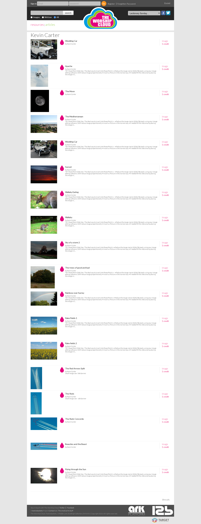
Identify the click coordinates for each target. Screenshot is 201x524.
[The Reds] (44, 403)
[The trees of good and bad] (44, 277)
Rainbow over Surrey (74, 293)
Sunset (68, 167)
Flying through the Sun (75, 469)
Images (36, 17)
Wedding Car (71, 41)
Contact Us (53, 511)
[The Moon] (44, 101)
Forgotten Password (126, 4)
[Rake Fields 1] (44, 328)
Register (111, 4)
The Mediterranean (74, 116)
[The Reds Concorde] (44, 428)
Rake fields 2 (71, 343)
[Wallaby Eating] (44, 202)
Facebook (163, 13)
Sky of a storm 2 (72, 242)
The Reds (69, 393)
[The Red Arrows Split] (44, 378)
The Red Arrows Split (75, 368)
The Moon (70, 91)
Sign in (34, 3)
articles (50, 24)
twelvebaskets (37, 511)
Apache (68, 66)
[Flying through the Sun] (44, 479)
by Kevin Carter (70, 44)
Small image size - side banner (75, 398)
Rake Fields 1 (71, 318)
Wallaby (68, 217)
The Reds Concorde (74, 419)
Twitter (168, 13)
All (58, 17)
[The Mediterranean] (44, 126)
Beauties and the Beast (76, 444)
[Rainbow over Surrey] (44, 302)
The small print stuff (65, 511)
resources (37, 24)
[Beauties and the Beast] (44, 454)
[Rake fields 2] (44, 353)
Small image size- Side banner (75, 373)
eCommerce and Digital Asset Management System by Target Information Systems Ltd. (160, 520)
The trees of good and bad (77, 267)
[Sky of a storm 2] (44, 252)
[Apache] (44, 76)
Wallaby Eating (72, 192)
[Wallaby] (44, 227)
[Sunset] (44, 176)
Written (48, 17)
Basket (167, 3)
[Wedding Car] (44, 50)
